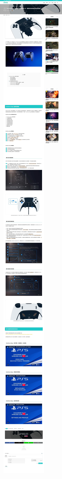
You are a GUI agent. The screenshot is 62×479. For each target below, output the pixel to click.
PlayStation (15, 428)
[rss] (57, 0)
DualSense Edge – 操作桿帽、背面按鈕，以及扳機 (17, 82)
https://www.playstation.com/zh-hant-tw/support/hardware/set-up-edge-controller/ (19, 334)
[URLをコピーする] (38, 442)
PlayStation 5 (19, 428)
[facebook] (53, 0)
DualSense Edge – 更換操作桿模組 (15, 83)
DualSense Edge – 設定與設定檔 (14, 84)
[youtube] (56, 0)
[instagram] (55, 0)
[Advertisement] (24, 95)
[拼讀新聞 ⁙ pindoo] (6, 2)
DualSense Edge (11, 428)
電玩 (5, 10)
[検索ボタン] (57, 2)
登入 (42, 453)
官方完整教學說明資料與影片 (13, 81)
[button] (9, 442)
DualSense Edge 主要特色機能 (14, 76)
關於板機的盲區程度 (13, 79)
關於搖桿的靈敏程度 (13, 78)
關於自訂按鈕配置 (12, 77)
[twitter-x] (54, 0)
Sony (22, 428)
